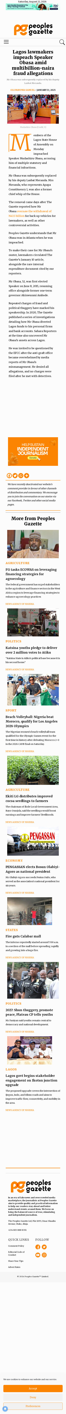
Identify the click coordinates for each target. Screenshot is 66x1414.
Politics (13, 641)
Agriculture (18, 563)
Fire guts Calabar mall (23, 936)
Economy (14, 860)
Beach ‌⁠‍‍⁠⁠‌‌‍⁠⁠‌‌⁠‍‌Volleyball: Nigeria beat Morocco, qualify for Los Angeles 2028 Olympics (32, 721)
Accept (33, 1388)
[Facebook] (9, 475)
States (12, 930)
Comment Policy (16, 1246)
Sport (11, 710)
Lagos (11, 1069)
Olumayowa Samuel (22, 90)
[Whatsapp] (20, 475)
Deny (33, 1397)
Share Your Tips (15, 1261)
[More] (26, 475)
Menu (22, 42)
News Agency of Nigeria (20, 604)
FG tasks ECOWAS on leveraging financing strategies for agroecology (31, 574)
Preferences (33, 1406)
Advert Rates (14, 1267)
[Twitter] (15, 475)
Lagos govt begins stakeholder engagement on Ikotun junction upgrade (31, 1080)
